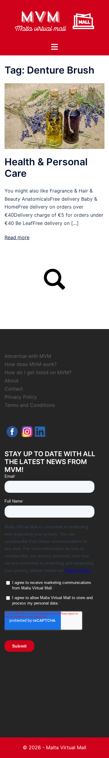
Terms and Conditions (30, 405)
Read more (17, 237)
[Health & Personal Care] (54, 116)
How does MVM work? (31, 364)
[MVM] (54, 21)
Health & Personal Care (46, 167)
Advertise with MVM (28, 356)
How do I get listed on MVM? (38, 372)
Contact (14, 389)
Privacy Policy (21, 397)
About (11, 380)
